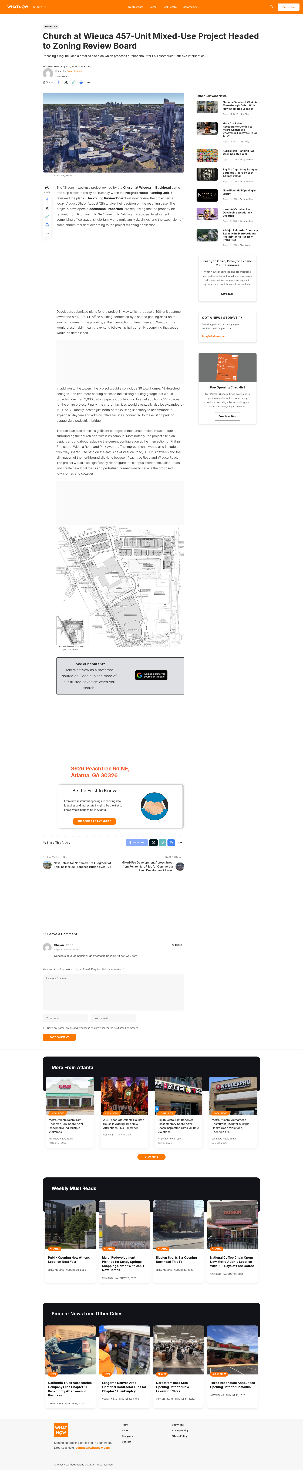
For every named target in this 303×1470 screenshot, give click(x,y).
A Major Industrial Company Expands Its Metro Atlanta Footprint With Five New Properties (240, 235)
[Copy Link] (73, 82)
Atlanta (55, 1249)
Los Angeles (219, 1374)
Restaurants (135, 7)
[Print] (81, 82)
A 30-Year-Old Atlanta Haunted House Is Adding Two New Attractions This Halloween (123, 1124)
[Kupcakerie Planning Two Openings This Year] (207, 155)
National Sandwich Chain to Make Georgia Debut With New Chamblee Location (240, 105)
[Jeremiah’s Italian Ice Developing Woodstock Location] (207, 214)
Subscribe (288, 7)
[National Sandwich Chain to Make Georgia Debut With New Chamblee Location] (207, 107)
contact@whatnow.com (93, 1447)
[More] (88, 82)
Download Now (227, 416)
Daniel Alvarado (74, 71)
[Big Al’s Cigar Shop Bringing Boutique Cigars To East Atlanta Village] (207, 174)
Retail (152, 7)
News (53, 1374)
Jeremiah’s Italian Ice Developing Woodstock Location (237, 212)
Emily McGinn (246, 159)
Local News (57, 1113)
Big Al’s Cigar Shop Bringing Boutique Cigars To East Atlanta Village (240, 172)
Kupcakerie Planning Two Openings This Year (239, 152)
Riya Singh (245, 114)
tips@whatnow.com (213, 336)
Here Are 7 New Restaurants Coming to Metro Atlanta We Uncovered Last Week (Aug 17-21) (240, 130)
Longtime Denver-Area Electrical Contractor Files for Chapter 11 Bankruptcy (124, 1387)
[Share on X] (65, 82)
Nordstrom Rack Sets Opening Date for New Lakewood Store (172, 1387)
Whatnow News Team (61, 1138)
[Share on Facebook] (58, 82)
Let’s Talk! (227, 293)
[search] (271, 7)
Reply (178, 945)
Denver (162, 1374)
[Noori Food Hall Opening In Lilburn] (207, 195)
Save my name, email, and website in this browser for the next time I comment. (92, 1027)
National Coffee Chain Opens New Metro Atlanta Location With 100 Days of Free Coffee (232, 1262)
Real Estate (170, 7)
